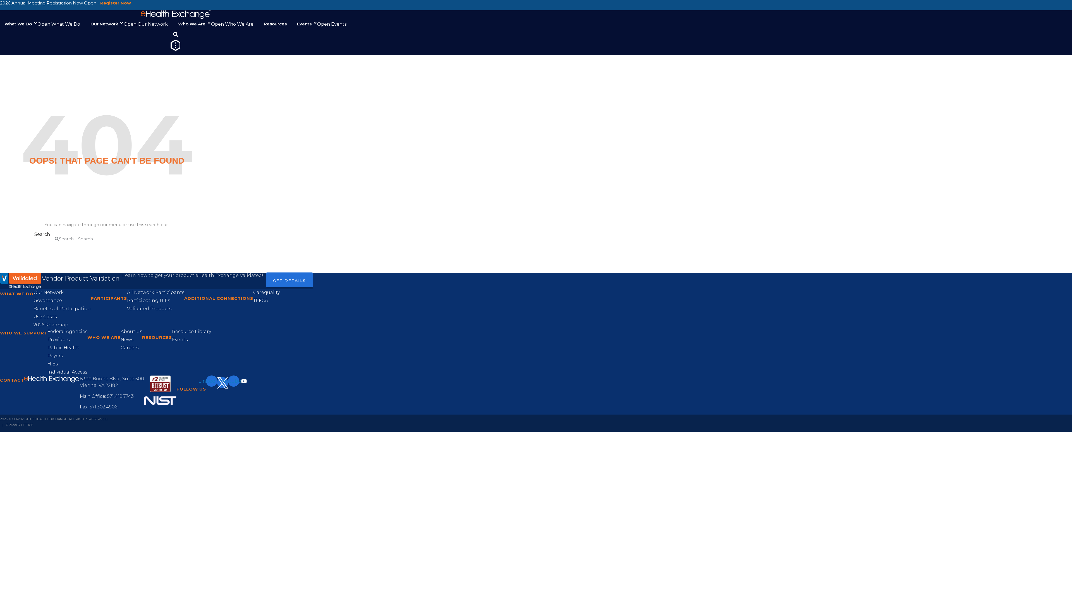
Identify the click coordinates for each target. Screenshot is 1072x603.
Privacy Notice (20, 425)
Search (42, 234)
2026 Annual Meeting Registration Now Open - (65, 3)
